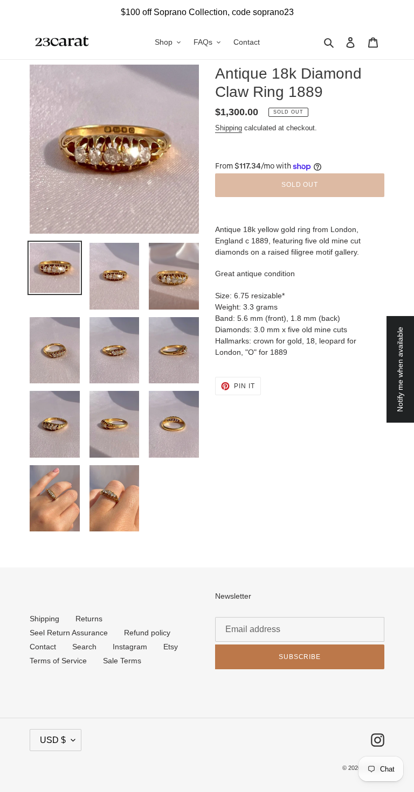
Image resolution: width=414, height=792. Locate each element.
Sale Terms (122, 660)
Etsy (170, 646)
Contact (43, 646)
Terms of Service (58, 660)
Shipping (228, 128)
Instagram (130, 646)
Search (84, 646)
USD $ (53, 740)
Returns (88, 618)
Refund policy (147, 632)
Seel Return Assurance (69, 632)
